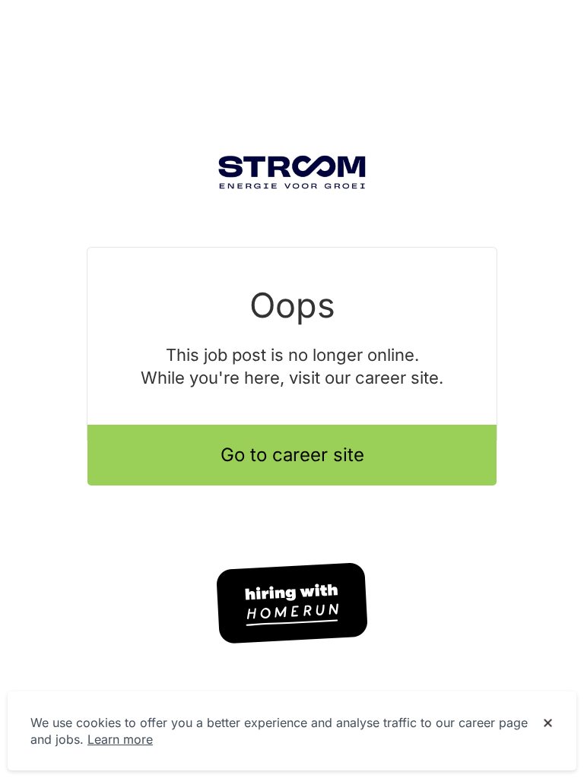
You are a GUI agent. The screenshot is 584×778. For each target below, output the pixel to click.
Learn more (120, 739)
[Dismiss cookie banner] (548, 723)
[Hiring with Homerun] (292, 603)
